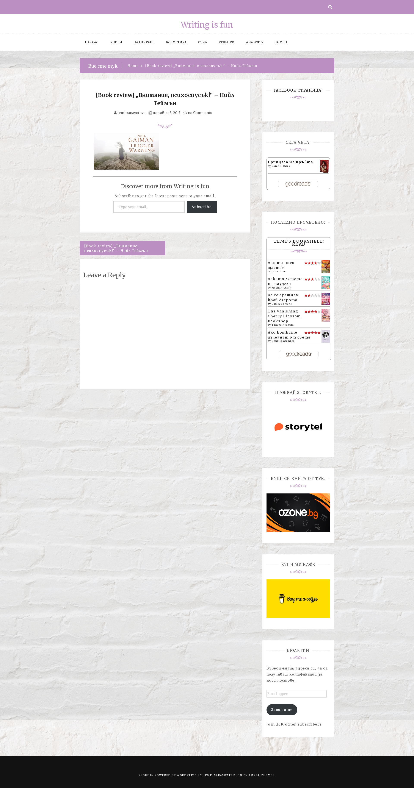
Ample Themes (261, 775)
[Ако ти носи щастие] (325, 266)
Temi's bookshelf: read (299, 243)
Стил (202, 42)
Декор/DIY (254, 42)
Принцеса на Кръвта (290, 162)
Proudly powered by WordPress (168, 775)
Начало (92, 42)
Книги (116, 42)
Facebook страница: (298, 90)
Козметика (176, 42)
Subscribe (202, 207)
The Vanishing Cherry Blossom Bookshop (284, 316)
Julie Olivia (279, 271)
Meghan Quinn (282, 287)
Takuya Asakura (283, 324)
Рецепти (226, 42)
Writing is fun (207, 25)
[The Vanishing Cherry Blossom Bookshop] (325, 315)
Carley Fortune (282, 304)
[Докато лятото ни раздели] (325, 282)
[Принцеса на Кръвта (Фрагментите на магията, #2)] (324, 166)
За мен (281, 42)
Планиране (143, 42)
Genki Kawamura (283, 341)
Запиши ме (282, 710)
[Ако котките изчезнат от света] (325, 336)
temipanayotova (132, 113)
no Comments (199, 113)
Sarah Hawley (281, 166)
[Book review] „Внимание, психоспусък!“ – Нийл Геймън (116, 248)
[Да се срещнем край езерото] (325, 298)
